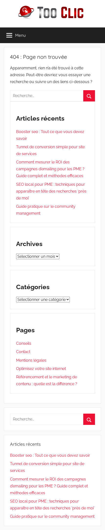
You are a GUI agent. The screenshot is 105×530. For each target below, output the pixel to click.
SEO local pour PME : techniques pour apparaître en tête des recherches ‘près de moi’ (51, 191)
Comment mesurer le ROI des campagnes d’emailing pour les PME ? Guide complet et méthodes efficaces (50, 169)
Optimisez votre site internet (41, 368)
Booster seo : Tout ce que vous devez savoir (50, 455)
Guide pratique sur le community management (52, 516)
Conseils (23, 343)
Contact (23, 351)
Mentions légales (31, 360)
